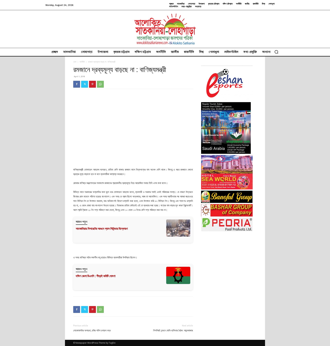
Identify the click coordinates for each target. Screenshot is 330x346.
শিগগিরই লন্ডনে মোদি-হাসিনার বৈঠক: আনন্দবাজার (173, 330)
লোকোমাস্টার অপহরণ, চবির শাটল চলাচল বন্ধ (92, 330)
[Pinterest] (92, 84)
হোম (74, 61)
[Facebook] (76, 84)
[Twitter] (84, 84)
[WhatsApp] (100, 84)
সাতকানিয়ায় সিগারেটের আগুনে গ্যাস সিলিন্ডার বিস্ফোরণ (102, 228)
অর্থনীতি (82, 61)
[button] (276, 52)
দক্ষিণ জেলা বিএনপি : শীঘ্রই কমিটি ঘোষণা (95, 276)
